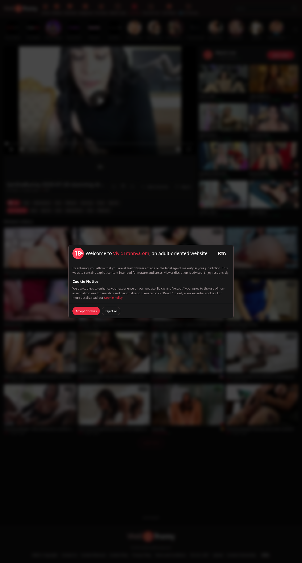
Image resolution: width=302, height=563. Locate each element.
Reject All (111, 311)
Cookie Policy (113, 297)
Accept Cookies (86, 311)
